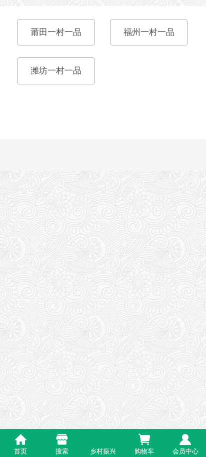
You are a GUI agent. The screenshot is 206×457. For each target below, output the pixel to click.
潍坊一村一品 (56, 70)
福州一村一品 (149, 32)
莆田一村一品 (56, 32)
